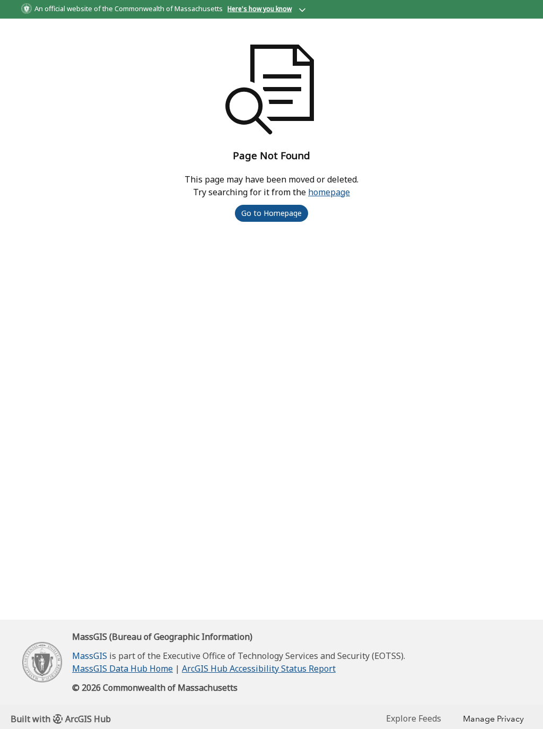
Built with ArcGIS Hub (61, 719)
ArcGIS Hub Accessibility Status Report (259, 668)
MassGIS (89, 656)
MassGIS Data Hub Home (122, 668)
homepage (329, 192)
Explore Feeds (413, 718)
